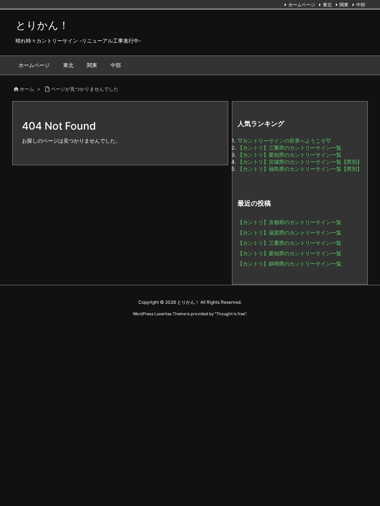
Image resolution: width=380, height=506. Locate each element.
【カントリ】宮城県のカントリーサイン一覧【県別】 (300, 162)
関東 (344, 4)
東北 (327, 4)
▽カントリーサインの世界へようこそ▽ (284, 140)
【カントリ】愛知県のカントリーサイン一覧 (289, 155)
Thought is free (230, 313)
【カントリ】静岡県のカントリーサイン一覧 (289, 263)
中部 (360, 4)
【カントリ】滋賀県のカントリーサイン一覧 (289, 232)
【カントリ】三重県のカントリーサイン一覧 (289, 147)
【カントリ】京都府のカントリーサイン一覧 (289, 222)
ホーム (27, 89)
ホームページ (301, 4)
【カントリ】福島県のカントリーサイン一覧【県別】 (300, 169)
